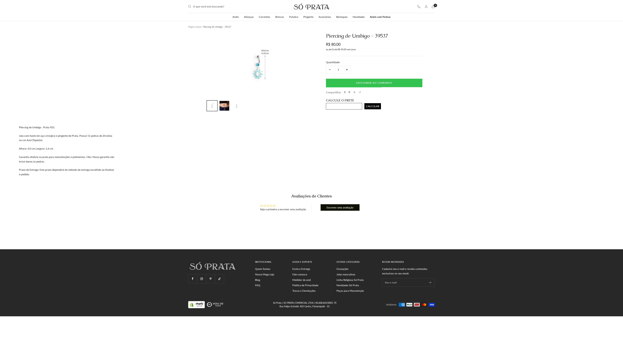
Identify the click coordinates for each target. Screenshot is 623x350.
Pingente (308, 16)
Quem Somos (262, 268)
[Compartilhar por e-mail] (360, 92)
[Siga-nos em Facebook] (192, 278)
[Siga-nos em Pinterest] (210, 278)
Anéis (235, 16)
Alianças (249, 16)
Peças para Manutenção (350, 290)
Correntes (264, 16)
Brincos (279, 16)
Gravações (342, 268)
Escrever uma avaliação (340, 207)
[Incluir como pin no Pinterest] (349, 92)
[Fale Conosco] (419, 6)
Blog (257, 279)
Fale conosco (299, 274)
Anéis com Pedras (380, 16)
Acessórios (325, 16)
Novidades (359, 16)
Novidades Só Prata (347, 285)
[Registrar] (430, 282)
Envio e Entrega (301, 268)
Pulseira (293, 16)
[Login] (426, 6)
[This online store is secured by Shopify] (196, 304)
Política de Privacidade (305, 285)
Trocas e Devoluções (304, 290)
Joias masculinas (345, 274)
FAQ (257, 285)
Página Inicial (194, 26)
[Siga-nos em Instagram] (201, 278)
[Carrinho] (433, 6)
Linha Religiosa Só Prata (350, 279)
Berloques (342, 16)
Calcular (372, 106)
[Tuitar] (354, 92)
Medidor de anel (301, 279)
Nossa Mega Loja (264, 274)
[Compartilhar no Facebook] (345, 92)
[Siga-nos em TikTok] (219, 278)
